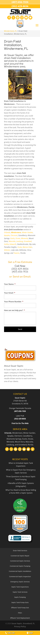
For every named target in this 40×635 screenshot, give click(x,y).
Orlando (7, 232)
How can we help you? (14, 310)
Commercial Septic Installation (20, 571)
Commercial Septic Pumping (20, 566)
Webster (7, 250)
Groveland (27, 241)
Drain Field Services (20, 551)
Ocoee (17, 238)
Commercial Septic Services (20, 561)
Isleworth (12, 244)
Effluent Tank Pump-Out (20, 608)
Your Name (9, 284)
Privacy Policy (20, 626)
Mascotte (12, 241)
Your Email (9, 293)
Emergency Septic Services (20, 582)
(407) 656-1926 (20, 271)
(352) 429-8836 (20, 269)
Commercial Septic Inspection (20, 576)
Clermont (14, 235)
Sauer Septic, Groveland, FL (23, 623)
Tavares (16, 253)
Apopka (7, 235)
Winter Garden (27, 232)
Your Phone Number (13, 301)
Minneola (24, 238)
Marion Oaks (27, 247)
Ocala (19, 247)
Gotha (6, 244)
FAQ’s (20, 613)
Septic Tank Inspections (20, 587)
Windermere (16, 232)
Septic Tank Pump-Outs (20, 602)
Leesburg (19, 241)
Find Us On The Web (20, 423)
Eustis (12, 238)
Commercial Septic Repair (20, 556)
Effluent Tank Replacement (20, 618)
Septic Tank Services (20, 592)
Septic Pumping (20, 597)
